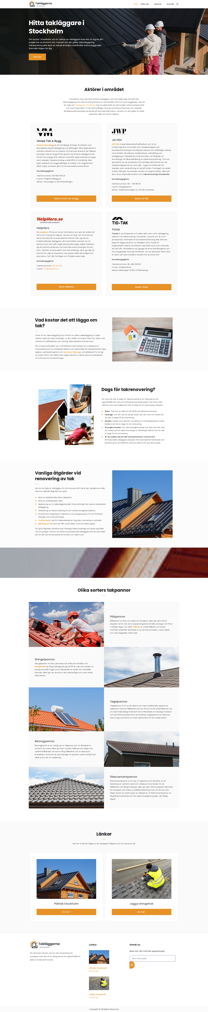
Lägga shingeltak (97, 994)
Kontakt (170, 4)
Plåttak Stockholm (98, 968)
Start (135, 4)
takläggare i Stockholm (85, 105)
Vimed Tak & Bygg (45, 145)
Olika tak (144, 4)
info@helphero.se (51, 269)
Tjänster (158, 4)
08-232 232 (57, 266)
